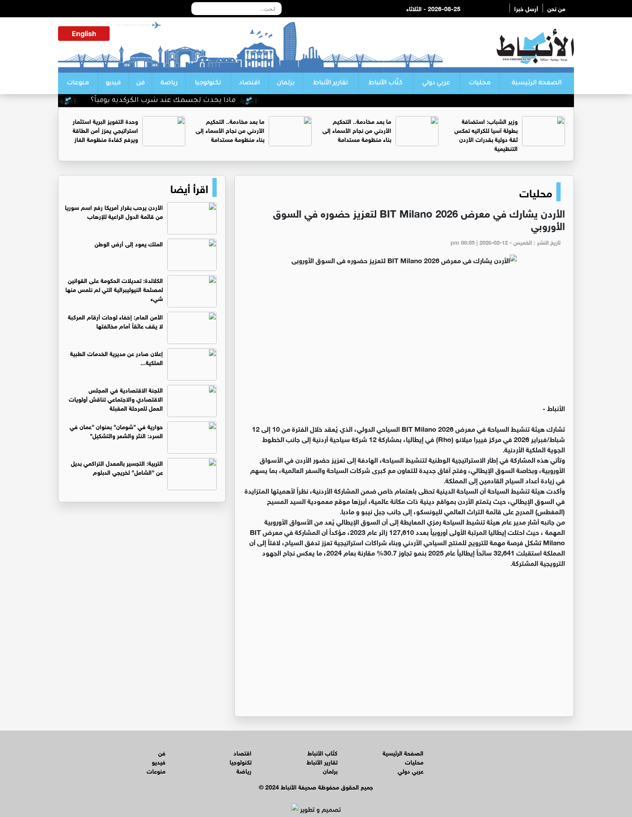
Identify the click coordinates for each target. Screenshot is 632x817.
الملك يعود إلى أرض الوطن (129, 243)
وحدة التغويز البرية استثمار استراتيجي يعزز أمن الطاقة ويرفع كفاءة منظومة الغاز (105, 129)
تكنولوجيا (208, 83)
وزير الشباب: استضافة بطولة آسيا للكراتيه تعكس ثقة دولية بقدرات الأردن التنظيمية (486, 134)
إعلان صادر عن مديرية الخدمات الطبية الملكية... (116, 357)
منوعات (78, 83)
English (84, 33)
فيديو (113, 83)
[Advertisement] (404, 338)
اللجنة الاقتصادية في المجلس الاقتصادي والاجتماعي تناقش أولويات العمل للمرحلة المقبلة (116, 398)
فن (140, 83)
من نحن (556, 7)
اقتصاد (249, 83)
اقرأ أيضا (189, 187)
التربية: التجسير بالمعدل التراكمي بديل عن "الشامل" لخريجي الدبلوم (117, 467)
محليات (480, 83)
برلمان (286, 83)
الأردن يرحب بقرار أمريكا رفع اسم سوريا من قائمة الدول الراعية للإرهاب (114, 211)
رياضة (169, 83)
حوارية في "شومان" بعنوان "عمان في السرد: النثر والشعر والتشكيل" (116, 430)
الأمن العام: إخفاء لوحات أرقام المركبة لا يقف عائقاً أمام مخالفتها (115, 321)
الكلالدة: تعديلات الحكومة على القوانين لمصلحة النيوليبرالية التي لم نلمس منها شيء (114, 288)
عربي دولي (436, 83)
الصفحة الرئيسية (536, 83)
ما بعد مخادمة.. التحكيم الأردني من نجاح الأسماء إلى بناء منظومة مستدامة (356, 129)
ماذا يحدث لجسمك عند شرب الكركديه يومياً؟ (178, 100)
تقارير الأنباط (330, 83)
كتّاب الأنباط (385, 83)
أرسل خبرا (526, 7)
